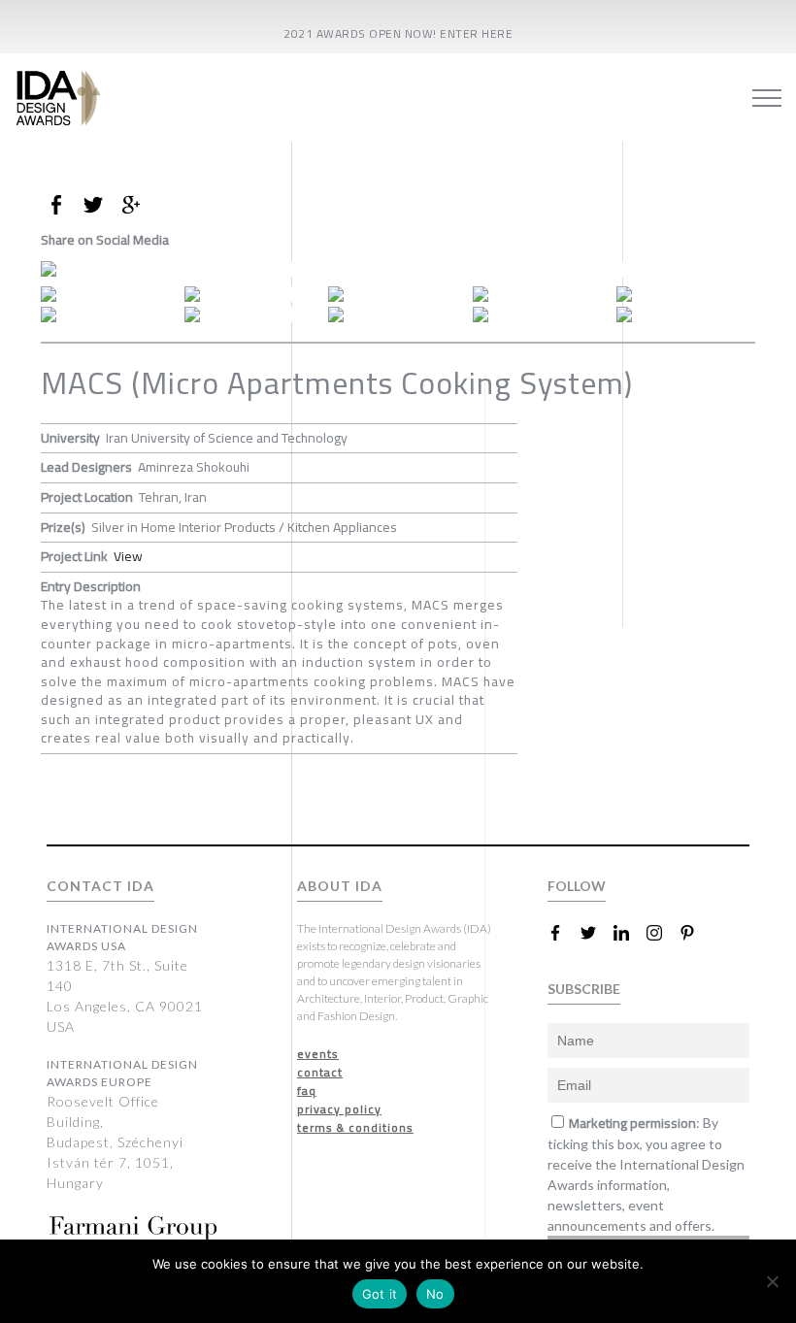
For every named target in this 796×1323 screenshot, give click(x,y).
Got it (380, 1294)
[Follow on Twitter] (596, 933)
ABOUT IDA (339, 885)
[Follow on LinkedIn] (629, 933)
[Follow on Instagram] (662, 933)
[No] (771, 1281)
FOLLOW (576, 885)
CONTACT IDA (100, 885)
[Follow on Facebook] (563, 933)
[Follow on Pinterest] (695, 933)
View (128, 556)
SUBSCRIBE (583, 988)
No (435, 1294)
